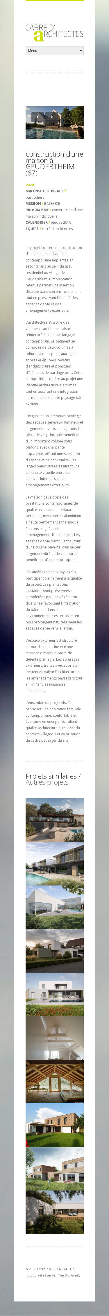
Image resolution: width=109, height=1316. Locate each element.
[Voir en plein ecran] (55, 122)
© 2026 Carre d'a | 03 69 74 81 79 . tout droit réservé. (53, 1272)
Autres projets (47, 782)
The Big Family (69, 1275)
